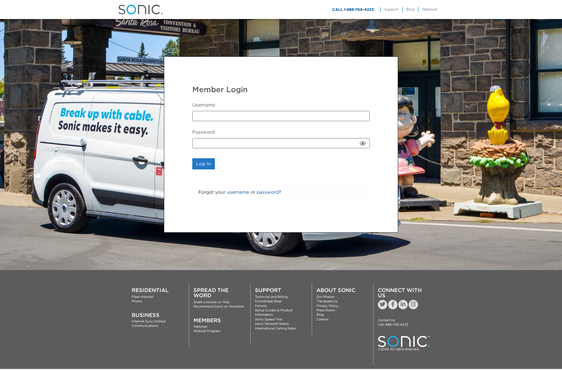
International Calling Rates (275, 328)
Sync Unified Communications (148, 323)
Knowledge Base (268, 301)
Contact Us (386, 320)
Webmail (429, 9)
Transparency (327, 301)
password (268, 192)
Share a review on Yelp (211, 302)
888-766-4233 (396, 324)
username (238, 192)
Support (391, 9)
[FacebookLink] (392, 304)
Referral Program (206, 331)
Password (203, 132)
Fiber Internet (142, 297)
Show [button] (363, 143)
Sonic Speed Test (268, 319)
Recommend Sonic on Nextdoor (218, 306)
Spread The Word (211, 292)
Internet (138, 321)
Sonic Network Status (272, 324)
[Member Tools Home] (140, 9)
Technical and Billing (271, 297)
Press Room (325, 310)
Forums (261, 306)
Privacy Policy (327, 306)
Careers (322, 319)
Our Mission (325, 297)
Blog (410, 9)
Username (203, 105)
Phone (137, 301)
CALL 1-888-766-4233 (353, 9)
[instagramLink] (413, 304)
